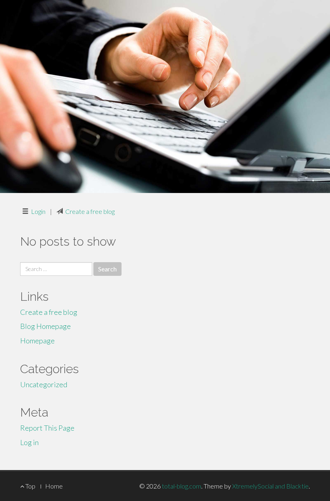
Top (29, 486)
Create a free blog (90, 211)
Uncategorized (43, 384)
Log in (29, 442)
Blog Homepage (45, 326)
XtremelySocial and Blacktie (270, 486)
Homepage (37, 340)
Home (54, 486)
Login (38, 211)
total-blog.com (181, 486)
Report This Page (47, 427)
